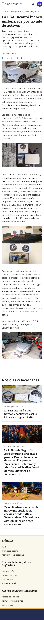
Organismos (7, 579)
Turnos (5, 547)
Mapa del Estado (9, 583)
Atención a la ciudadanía (13, 555)
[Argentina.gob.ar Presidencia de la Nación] (12, 3)
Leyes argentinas (9, 575)
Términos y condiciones (12, 601)
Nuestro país (7, 571)
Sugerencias (7, 605)
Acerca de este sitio (10, 597)
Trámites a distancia (10, 551)
